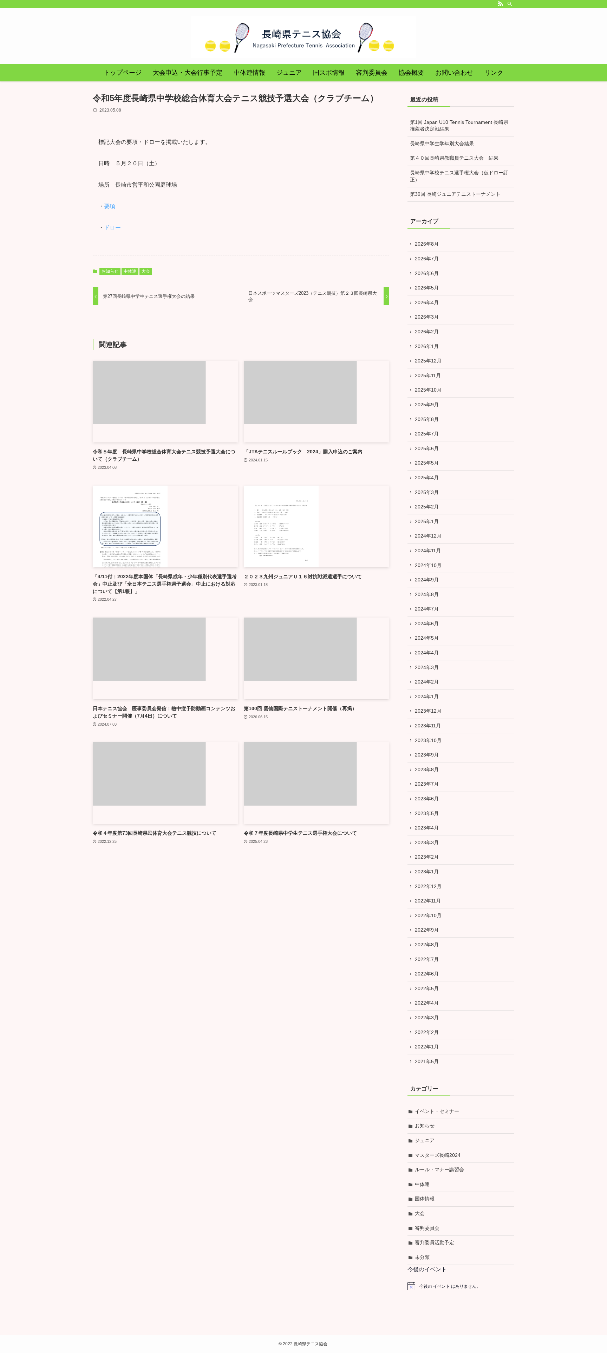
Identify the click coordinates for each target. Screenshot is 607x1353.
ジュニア (425, 1140)
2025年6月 (427, 448)
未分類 (422, 1257)
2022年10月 (428, 915)
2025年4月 (427, 477)
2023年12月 (428, 711)
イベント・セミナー (437, 1111)
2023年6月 (427, 798)
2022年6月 (427, 974)
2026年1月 (427, 346)
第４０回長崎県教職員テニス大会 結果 (454, 158)
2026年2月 (427, 331)
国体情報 (425, 1198)
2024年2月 (427, 682)
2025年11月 (428, 375)
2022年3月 (427, 1017)
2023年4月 (427, 828)
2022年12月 (428, 886)
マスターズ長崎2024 (438, 1155)
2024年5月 (427, 638)
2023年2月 (427, 857)
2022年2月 (427, 1032)
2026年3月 (427, 317)
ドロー (112, 228)
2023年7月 (427, 784)
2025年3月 (427, 492)
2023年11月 (428, 725)
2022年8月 (427, 944)
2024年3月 (427, 667)
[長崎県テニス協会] (303, 37)
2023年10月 (428, 740)
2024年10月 (428, 565)
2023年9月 (427, 755)
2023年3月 (427, 842)
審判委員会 (427, 1228)
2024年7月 (427, 609)
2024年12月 (428, 536)
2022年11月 (428, 901)
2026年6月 (427, 273)
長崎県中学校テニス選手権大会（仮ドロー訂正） (459, 176)
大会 (146, 271)
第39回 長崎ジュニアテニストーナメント (455, 194)
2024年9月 (427, 579)
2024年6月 (427, 623)
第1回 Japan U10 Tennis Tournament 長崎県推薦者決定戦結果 (459, 125)
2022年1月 (427, 1046)
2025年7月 (427, 433)
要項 (109, 206)
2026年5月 (427, 288)
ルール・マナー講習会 (439, 1169)
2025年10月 (428, 390)
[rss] (500, 4)
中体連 (130, 271)
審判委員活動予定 (434, 1242)
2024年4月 (427, 652)
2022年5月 (427, 988)
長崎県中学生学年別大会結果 (442, 143)
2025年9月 (427, 404)
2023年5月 (427, 813)
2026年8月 (427, 244)
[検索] (509, 4)
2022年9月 (427, 930)
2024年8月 (427, 594)
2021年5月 (427, 1061)
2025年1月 (427, 521)
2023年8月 (427, 769)
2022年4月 (427, 1003)
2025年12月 (428, 361)
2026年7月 (427, 258)
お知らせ (110, 271)
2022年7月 (427, 959)
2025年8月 (427, 419)
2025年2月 (427, 506)
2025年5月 (427, 463)
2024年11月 (428, 550)
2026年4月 (427, 302)
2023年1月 (427, 871)
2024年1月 (427, 696)
